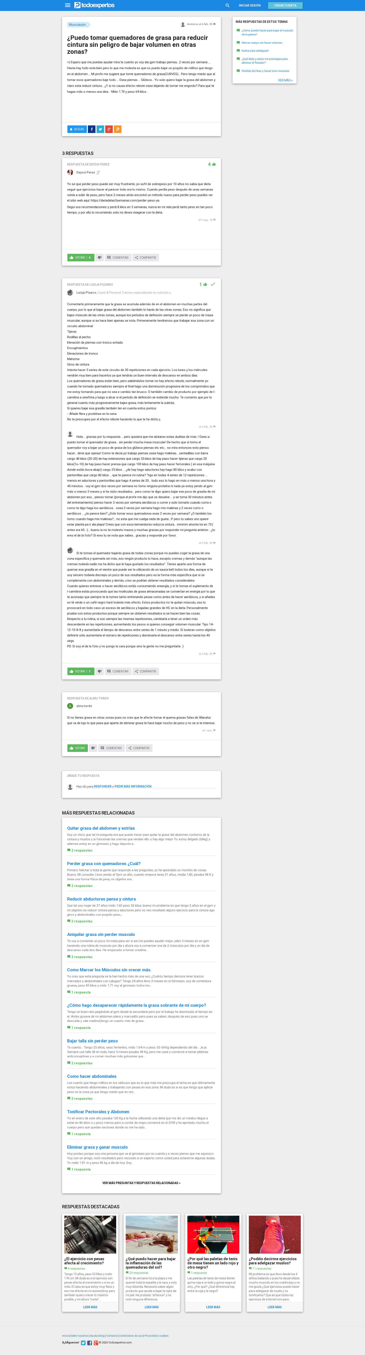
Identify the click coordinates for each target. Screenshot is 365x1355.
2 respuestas (82, 850)
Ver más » (285, 80)
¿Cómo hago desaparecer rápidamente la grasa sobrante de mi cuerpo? (136, 1005)
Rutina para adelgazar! (255, 50)
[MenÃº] (67, 5)
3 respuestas (82, 957)
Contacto (111, 1335)
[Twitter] (83, 1342)
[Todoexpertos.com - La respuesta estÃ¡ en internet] (94, 5)
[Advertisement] (141, 107)
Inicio (65, 1335)
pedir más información (132, 786)
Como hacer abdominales (92, 1076)
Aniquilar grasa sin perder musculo (101, 934)
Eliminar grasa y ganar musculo (97, 1147)
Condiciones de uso (131, 1335)
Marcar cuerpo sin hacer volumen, (262, 42)
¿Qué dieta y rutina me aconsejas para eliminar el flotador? (265, 61)
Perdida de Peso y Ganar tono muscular (265, 71)
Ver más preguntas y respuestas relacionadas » (141, 1183)
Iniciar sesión (250, 5)
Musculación (77, 24)
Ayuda (93, 1335)
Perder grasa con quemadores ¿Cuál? (104, 863)
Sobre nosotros (79, 1335)
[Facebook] (89, 1342)
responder (103, 786)
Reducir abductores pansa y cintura (101, 899)
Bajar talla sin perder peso (92, 1040)
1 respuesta (81, 992)
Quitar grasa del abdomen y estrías (101, 828)
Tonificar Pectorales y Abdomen (98, 1111)
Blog (102, 1335)
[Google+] (95, 1342)
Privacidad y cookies (156, 1335)
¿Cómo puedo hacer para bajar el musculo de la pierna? (267, 32)
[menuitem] (91, 129)
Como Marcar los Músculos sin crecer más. (109, 969)
